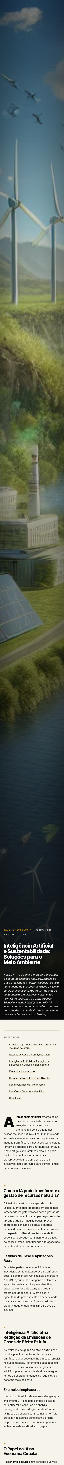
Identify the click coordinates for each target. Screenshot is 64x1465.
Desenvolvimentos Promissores (27, 1084)
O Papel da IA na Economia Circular (29, 1078)
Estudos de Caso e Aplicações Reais (29, 1054)
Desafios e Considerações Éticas (27, 1091)
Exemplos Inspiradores (22, 1071)
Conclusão (15, 1098)
